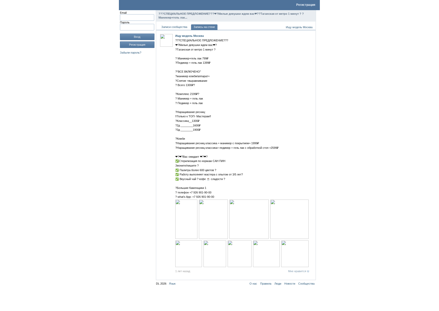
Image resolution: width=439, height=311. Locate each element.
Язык (172, 283)
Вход (137, 36)
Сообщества (306, 283)
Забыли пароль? (130, 52)
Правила (265, 283)
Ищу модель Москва (299, 27)
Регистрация (305, 5)
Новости (289, 283)
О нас (253, 283)
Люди (277, 283)
